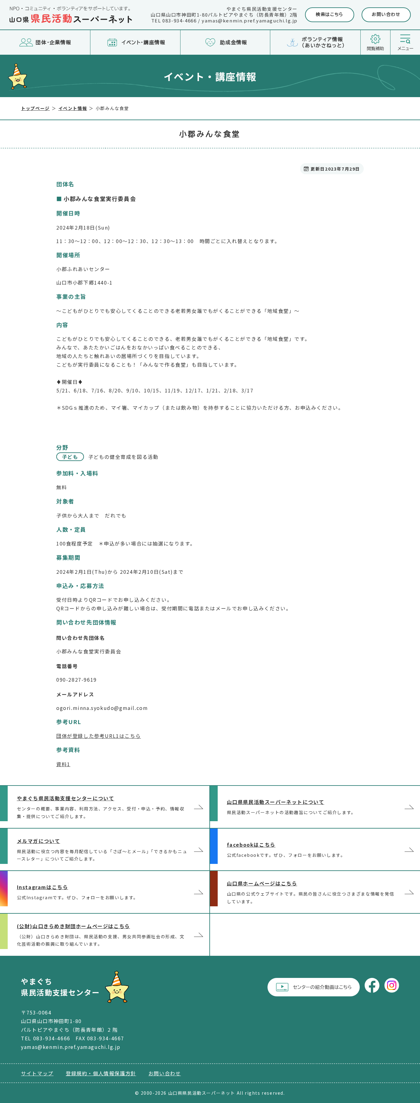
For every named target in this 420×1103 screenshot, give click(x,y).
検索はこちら (329, 14)
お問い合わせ (386, 14)
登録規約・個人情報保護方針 (101, 1073)
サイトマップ (37, 1073)
